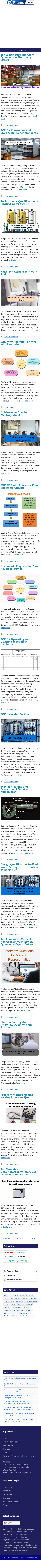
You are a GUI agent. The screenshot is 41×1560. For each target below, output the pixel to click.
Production (32, 1298)
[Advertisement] (20, 27)
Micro (16, 1295)
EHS (11, 1295)
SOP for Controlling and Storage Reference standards (19, 131)
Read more (22, 190)
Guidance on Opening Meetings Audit (14, 414)
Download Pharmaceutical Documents (19, 1456)
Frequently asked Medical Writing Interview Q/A (17, 1096)
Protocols (13, 1304)
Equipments (30, 1295)
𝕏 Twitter (21, 1256)
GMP (5, 1298)
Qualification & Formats (25, 1316)
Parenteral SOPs (25, 1313)
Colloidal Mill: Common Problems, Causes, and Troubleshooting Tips (19, 1385)
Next (34, 1238)
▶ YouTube (9, 1252)
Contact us (7, 1452)
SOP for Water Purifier (15, 714)
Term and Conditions (11, 1501)
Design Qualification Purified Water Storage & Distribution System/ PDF (19, 867)
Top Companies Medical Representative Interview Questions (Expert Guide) (17, 941)
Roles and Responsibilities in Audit (19, 273)
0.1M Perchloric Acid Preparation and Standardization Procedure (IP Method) (17, 1402)
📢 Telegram (9, 1261)
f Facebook (21, 1252)
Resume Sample (10, 1445)
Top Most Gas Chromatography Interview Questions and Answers (18, 1171)
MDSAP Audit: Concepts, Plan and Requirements (19, 486)
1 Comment (8, 407)
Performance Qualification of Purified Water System (19, 203)
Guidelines (7, 1307)
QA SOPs (15, 1313)
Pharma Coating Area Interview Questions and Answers (16, 1024)
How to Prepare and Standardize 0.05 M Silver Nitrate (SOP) (19, 1414)
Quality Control (9, 1301)
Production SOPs (9, 1310)
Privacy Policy (8, 1487)
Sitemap (6, 1449)
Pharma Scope (9, 1438)
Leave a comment (11, 125)
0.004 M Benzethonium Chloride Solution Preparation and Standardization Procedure (18, 1408)
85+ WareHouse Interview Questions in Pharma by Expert (17, 57)
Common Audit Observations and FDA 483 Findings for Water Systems (18, 1397)
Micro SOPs (17, 1307)
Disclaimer (7, 1494)
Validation (19, 1301)
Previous (5, 1238)
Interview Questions (25, 1304)
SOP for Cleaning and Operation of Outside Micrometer (14, 789)
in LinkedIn (9, 1256)
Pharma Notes (14, 1298)
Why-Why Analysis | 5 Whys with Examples (18, 343)
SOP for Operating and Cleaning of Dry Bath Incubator (15, 641)
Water (6, 1304)
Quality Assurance (31, 1301)
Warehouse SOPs (9, 1316)
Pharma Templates (11, 1442)
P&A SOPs (28, 1310)
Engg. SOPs (26, 1307)
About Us (7, 1491)
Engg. (22, 1295)
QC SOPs (20, 1310)
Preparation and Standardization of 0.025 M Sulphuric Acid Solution (18, 1420)
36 (28, 1238)
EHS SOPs (7, 1313)
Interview (24, 1298)
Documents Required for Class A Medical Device (20, 567)
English (9, 1523)
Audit (5, 1295)
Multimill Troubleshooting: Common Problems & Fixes (20, 1379)
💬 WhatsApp (22, 1261)
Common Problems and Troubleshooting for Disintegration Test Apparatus (18, 1391)
